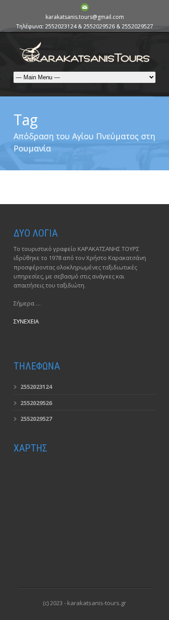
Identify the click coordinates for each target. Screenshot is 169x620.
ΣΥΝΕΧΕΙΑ (26, 321)
